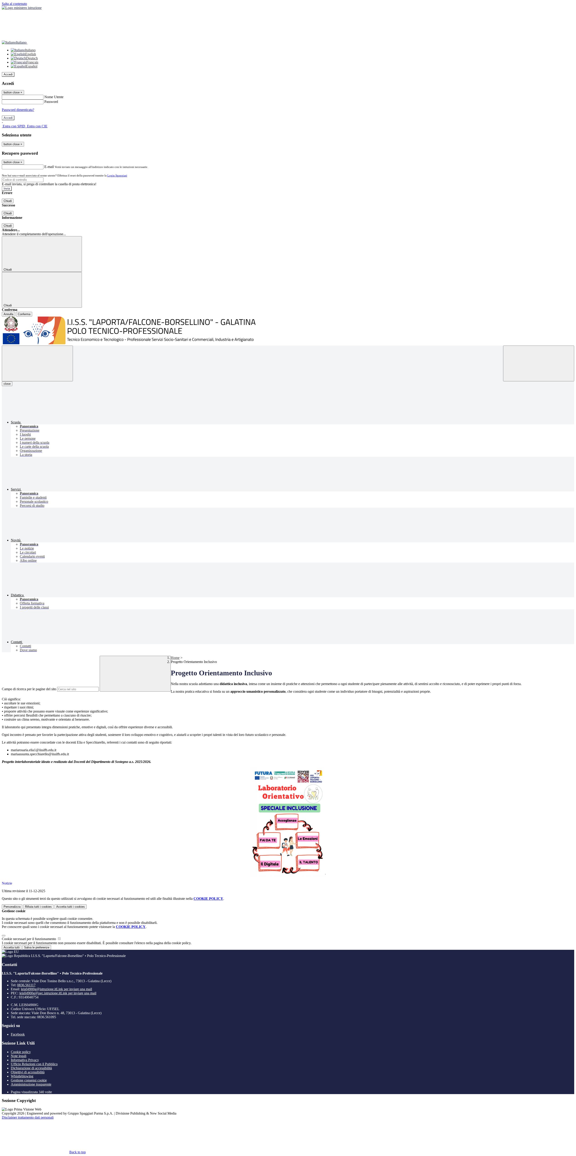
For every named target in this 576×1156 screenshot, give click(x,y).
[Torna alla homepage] (288, 331)
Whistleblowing (22, 1076)
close (7, 383)
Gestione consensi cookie (29, 1080)
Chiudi (8, 201)
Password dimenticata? (18, 110)
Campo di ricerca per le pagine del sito (29, 689)
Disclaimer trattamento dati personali (28, 1117)
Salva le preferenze (36, 947)
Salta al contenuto (14, 4)
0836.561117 (26, 985)
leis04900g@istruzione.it (56, 989)
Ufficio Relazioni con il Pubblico (34, 1064)
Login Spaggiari (117, 175)
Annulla (8, 314)
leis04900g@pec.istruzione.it (57, 993)
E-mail (49, 167)
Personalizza (12, 906)
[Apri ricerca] (538, 363)
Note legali (18, 1056)
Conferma (24, 314)
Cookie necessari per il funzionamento (29, 939)
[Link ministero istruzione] (22, 8)
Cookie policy (21, 1052)
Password (51, 102)
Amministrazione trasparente (31, 1084)
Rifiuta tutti (38, 906)
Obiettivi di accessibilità (28, 1072)
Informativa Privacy (25, 1060)
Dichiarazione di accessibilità (31, 1068)
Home (175, 658)
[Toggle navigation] (37, 363)
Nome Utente (53, 97)
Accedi (8, 74)
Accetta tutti (70, 906)
